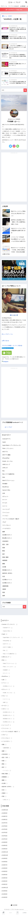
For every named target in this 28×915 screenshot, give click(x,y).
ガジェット (5, 496)
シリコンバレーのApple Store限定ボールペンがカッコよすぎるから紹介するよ (13, 240)
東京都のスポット (7, 570)
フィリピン (5, 515)
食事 (3, 595)
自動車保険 (5, 586)
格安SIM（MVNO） (7, 573)
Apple (4, 442)
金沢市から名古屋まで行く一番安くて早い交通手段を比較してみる (18, 222)
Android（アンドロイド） (9, 624)
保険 (4, 744)
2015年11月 (5, 852)
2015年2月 (4, 881)
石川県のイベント (7, 579)
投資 (3, 547)
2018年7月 (4, 816)
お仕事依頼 (22, 6)
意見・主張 (5, 544)
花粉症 (4, 589)
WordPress (5, 487)
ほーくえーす (14, 315)
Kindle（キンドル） (7, 461)
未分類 (4, 567)
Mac (3, 470)
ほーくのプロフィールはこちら (14, 9)
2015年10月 (5, 855)
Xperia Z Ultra (6, 490)
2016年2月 (4, 848)
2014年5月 (4, 897)
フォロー (10, 912)
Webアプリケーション (8, 480)
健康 (3, 531)
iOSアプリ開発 (6, 455)
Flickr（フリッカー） (8, 448)
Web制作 (4, 483)
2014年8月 (4, 890)
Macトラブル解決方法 (8, 474)
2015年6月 (4, 868)
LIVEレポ (4, 467)
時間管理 (4, 560)
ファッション (6, 512)
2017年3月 (4, 832)
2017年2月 (4, 835)
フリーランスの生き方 (13, 6)
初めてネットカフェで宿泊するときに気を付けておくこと (18, 213)
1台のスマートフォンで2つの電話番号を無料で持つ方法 (18, 230)
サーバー (4, 499)
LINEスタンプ (6, 464)
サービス (4, 502)
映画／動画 (5, 557)
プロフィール (4, 6)
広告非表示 (5, 541)
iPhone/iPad (5, 458)
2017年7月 (4, 822)
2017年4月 (4, 829)
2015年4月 (4, 874)
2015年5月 (4, 871)
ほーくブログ (8, 427)
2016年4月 (4, 845)
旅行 (3, 554)
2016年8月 (4, 842)
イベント (5, 682)
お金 (3, 493)
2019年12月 (5, 810)
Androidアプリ (6, 438)
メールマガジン (6, 528)
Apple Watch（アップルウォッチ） (12, 445)
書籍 (3, 563)
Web (3, 477)
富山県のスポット (7, 538)
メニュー (17, 913)
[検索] (25, 90)
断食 (3, 550)
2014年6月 (4, 894)
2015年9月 (4, 858)
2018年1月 (4, 819)
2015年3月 (4, 878)
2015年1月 (4, 884)
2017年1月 (4, 839)
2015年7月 (4, 865)
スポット (5, 708)
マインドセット (6, 525)
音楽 (3, 592)
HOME (14, 905)
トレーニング (6, 509)
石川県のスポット (7, 582)
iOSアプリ (5, 451)
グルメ (4, 695)
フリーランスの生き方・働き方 (10, 518)
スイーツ (4, 506)
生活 (3, 576)
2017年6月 (4, 826)
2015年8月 (4, 861)
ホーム (3, 913)
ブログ (4, 522)
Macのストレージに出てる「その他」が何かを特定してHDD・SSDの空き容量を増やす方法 (13, 251)
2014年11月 (5, 887)
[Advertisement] (14, 176)
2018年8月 (4, 813)
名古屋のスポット (7, 534)
